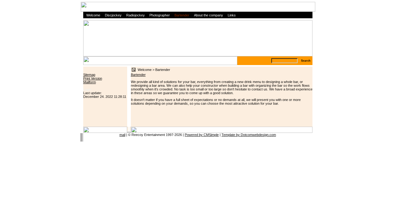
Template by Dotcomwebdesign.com (249, 135)
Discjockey (113, 15)
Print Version (92, 78)
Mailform (89, 82)
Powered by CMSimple (202, 135)
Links (232, 15)
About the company (208, 15)
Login (87, 89)
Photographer (159, 15)
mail (122, 135)
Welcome (93, 15)
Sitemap (89, 75)
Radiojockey (135, 15)
